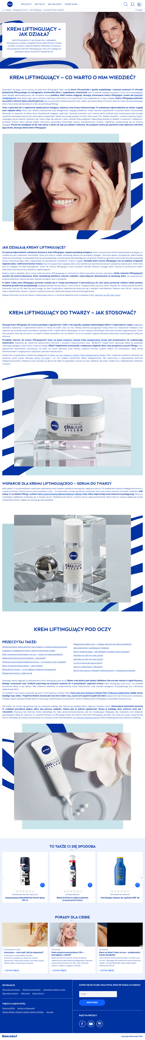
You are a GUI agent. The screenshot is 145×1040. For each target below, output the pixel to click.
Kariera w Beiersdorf (26, 1008)
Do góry (140, 10)
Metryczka (25, 993)
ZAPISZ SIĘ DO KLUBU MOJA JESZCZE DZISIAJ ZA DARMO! (109, 985)
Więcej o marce (13, 1004)
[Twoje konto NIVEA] (132, 4)
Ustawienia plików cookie (54, 990)
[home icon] (3, 10)
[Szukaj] (125, 4)
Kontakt (50, 1012)
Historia (8, 1008)
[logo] (10, 4)
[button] (42, 885)
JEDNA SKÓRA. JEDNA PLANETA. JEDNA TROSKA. (23, 1012)
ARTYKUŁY (40, 4)
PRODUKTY (26, 4)
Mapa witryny (38, 993)
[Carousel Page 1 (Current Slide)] (71, 920)
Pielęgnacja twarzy (20, 10)
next (142, 877)
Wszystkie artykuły (10, 993)
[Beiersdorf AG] (9, 1036)
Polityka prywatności (32, 990)
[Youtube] (91, 1024)
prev (3, 877)
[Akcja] (139, 4)
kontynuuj (92, 1002)
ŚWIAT (71, 4)
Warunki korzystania (11, 990)
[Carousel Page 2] (73, 920)
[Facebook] (82, 1024)
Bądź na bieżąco (88, 1015)
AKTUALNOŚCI (55, 4)
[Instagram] (99, 1024)
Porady (8, 10)
